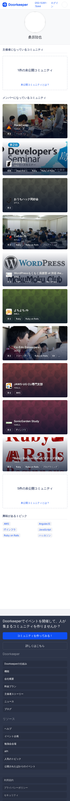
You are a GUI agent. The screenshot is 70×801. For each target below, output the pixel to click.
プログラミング (50, 244)
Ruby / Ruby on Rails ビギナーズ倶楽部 (38, 458)
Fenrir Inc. (20, 162)
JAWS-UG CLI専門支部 (28, 384)
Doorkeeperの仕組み (15, 663)
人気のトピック (12, 758)
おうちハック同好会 (26, 199)
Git (53, 355)
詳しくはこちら (35, 645)
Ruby (34, 170)
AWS (18, 393)
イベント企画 (11, 736)
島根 (9, 170)
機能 (6, 671)
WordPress (51, 281)
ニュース (9, 701)
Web (39, 281)
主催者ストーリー (13, 693)
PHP (18, 281)
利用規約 (9, 780)
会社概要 (9, 678)
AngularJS (44, 523)
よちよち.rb (21, 310)
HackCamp (21, 125)
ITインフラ (21, 430)
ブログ (8, 708)
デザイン (29, 281)
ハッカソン (21, 133)
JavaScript (45, 529)
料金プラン (10, 686)
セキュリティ (11, 795)
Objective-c (22, 170)
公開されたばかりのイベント (19, 766)
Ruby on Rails (48, 170)
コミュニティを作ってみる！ (35, 635)
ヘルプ (8, 728)
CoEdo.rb (20, 236)
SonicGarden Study (26, 421)
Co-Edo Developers (26, 347)
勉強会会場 (10, 743)
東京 (9, 133)
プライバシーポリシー (16, 787)
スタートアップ (23, 355)
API (6, 751)
